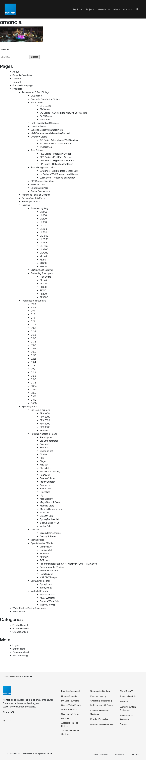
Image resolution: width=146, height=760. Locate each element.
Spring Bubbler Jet (49, 519)
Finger (43, 461)
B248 (33, 307)
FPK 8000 (45, 423)
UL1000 (43, 212)
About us (124, 701)
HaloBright (45, 276)
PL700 (43, 290)
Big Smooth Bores (49, 440)
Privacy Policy (118, 754)
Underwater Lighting (100, 691)
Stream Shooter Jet (50, 522)
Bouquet (44, 444)
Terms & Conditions (100, 754)
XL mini (43, 256)
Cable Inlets (36, 95)
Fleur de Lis (45, 468)
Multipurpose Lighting (42, 270)
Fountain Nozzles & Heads (44, 434)
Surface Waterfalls (49, 601)
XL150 (43, 259)
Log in (16, 645)
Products (17, 89)
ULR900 (44, 239)
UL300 (43, 215)
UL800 (43, 229)
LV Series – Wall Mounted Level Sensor (59, 174)
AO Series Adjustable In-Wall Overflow (59, 140)
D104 (33, 362)
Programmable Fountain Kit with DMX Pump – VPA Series (68, 563)
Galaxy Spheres (48, 536)
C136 (33, 338)
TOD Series (46, 147)
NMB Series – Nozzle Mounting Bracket (50, 133)
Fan (42, 458)
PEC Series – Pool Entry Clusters (56, 157)
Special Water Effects (42, 543)
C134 (33, 331)
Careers (17, 78)
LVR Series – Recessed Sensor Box (57, 177)
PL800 (43, 294)
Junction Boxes (38, 126)
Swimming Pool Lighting (101, 700)
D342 (33, 399)
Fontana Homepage (23, 85)
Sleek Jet (44, 512)
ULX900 (44, 253)
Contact (127, 9)
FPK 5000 (45, 417)
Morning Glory (47, 505)
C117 (33, 321)
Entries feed (19, 648)
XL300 (43, 263)
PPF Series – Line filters (42, 181)
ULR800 (44, 235)
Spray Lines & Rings (40, 580)
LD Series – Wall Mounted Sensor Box (59, 171)
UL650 (43, 222)
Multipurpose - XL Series (101, 705)
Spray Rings (46, 587)
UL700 (43, 225)
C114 (33, 311)
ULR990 (44, 242)
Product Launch (20, 625)
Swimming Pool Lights (42, 273)
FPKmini (44, 430)
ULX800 (44, 249)
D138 (33, 382)
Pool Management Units (43, 167)
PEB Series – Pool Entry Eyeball (55, 153)
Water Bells (45, 526)
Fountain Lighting (39, 208)
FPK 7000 (45, 420)
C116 (33, 317)
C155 (33, 352)
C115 (33, 314)
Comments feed (21, 652)
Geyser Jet (45, 485)
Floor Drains (37, 102)
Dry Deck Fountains (40, 410)
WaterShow (104, 9)
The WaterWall (47, 604)
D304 (33, 386)
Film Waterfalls (47, 594)
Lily (41, 495)
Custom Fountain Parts (33, 198)
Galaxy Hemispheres (50, 533)
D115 (33, 365)
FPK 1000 (45, 413)
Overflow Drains (39, 136)
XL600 (43, 266)
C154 (33, 348)
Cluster (43, 454)
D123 (33, 372)
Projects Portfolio (128, 696)
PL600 (43, 287)
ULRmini (44, 246)
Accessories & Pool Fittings (35, 92)
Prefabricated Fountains (34, 300)
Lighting (26, 205)
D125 (33, 376)
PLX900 (44, 297)
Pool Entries (37, 150)
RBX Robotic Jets (49, 570)
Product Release (21, 628)
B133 (33, 304)
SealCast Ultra (38, 184)
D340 (33, 396)
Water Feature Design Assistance (29, 608)
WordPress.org (20, 655)
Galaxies (35, 529)
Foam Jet (45, 475)
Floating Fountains (31, 201)
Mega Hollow (46, 498)
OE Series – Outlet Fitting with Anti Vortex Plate (63, 112)
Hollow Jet (45, 488)
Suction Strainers (39, 188)
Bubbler (44, 447)
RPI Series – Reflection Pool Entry (56, 164)
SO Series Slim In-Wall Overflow (56, 143)
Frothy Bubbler (47, 481)
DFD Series (45, 106)
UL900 (43, 232)
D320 (33, 389)
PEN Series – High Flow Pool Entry (57, 160)
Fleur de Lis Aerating (50, 471)
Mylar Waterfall (47, 598)
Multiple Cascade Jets (51, 509)
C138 (33, 341)
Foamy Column (47, 478)
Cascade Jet (46, 451)
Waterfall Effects (39, 591)
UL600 (43, 218)
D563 (34, 403)
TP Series (45, 119)
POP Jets (45, 560)
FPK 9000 (45, 427)
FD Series (45, 109)
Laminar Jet (46, 550)
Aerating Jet (46, 437)
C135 (33, 335)
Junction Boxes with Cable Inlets (47, 130)
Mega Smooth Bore (50, 502)
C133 (33, 328)
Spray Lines (46, 584)
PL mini (43, 280)
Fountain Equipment (70, 691)
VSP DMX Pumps (48, 577)
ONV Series (46, 116)
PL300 (43, 283)
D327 (33, 393)
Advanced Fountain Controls (36, 194)
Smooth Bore (46, 516)
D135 (33, 379)
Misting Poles (37, 539)
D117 (33, 369)
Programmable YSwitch (52, 567)
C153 (33, 345)
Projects (90, 9)
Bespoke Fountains (22, 75)
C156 (33, 355)
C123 (33, 324)
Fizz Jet (44, 464)
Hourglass (45, 492)
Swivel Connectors (40, 191)
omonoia (4, 49)
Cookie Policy (134, 754)
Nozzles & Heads (69, 696)
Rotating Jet (46, 574)
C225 (33, 358)
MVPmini (44, 553)
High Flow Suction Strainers (45, 123)
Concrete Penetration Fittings (45, 99)
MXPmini (44, 557)
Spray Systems (29, 406)
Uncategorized (20, 632)
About (116, 9)
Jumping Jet (46, 546)
